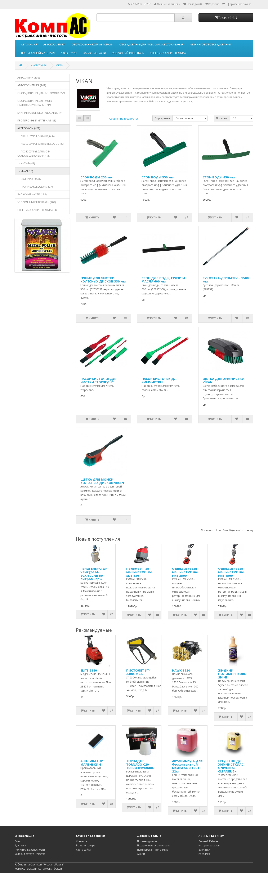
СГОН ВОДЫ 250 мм (96, 177)
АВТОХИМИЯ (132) (28, 77)
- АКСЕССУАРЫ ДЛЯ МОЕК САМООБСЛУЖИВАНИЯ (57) (34, 153)
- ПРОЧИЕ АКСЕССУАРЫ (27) (35, 186)
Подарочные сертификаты (153, 845)
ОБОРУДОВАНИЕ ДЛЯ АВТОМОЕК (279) (41, 93)
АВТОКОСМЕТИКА (54, 44)
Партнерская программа (152, 849)
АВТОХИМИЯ (29, 44)
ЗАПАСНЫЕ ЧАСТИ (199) (31, 194)
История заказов (208, 845)
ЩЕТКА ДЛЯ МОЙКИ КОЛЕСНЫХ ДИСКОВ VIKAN (102, 481)
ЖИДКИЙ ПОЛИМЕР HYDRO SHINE (232, 673)
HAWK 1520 (181, 670)
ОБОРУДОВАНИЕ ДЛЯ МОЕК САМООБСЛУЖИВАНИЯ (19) (34, 103)
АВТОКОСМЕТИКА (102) (31, 85)
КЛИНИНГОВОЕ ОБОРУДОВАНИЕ (210, 44)
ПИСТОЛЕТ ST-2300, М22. (138, 672)
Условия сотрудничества (30, 854)
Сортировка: (162, 118)
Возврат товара (85, 845)
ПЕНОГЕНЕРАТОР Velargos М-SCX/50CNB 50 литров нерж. (93, 573)
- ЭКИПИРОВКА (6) (29, 179)
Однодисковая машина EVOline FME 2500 (185, 572)
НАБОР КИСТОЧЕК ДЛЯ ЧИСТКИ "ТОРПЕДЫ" (98, 380)
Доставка (20, 845)
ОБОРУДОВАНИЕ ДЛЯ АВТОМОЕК (92, 44)
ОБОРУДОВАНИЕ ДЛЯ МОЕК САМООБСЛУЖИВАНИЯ (151, 44)
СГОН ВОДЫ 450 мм (219, 177)
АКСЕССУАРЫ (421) (28, 128)
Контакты (82, 841)
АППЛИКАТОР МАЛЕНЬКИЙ (91, 762)
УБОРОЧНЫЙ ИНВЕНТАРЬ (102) (36, 202)
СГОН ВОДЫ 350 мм (158, 177)
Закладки (204, 849)
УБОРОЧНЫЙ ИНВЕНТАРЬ (128, 53)
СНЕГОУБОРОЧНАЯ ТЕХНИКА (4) (37, 210)
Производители (147, 841)
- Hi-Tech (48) (26, 163)
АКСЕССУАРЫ (69, 53)
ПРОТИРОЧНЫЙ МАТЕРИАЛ (38, 53)
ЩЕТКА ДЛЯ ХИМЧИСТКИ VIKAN (223, 380)
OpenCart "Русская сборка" (47, 864)
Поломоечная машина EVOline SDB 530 (139, 572)
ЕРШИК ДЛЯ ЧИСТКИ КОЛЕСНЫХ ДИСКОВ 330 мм (103, 280)
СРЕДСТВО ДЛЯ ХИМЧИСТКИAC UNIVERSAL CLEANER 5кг (231, 766)
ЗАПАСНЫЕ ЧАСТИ (94, 53)
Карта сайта (83, 849)
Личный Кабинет (209, 841)
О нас (18, 841)
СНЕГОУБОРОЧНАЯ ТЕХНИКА (168, 53)
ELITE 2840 (88, 670)
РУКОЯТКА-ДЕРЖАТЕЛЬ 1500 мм (226, 280)
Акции (141, 854)
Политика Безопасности (30, 849)
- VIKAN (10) (25, 171)
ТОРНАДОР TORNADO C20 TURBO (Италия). (140, 764)
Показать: (222, 118)
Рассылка (204, 854)
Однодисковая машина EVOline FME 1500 (231, 572)
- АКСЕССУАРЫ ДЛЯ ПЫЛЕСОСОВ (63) (40, 144)
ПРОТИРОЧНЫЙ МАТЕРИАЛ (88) (36, 120)
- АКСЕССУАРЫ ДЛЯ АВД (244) (36, 136)
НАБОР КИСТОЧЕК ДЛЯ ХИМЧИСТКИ (160, 380)
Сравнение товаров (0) (123, 118)
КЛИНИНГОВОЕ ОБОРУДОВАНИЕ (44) (40, 113)
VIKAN (59, 65)
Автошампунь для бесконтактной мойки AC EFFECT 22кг (187, 766)
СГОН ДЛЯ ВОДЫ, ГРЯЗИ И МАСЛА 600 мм (163, 280)
